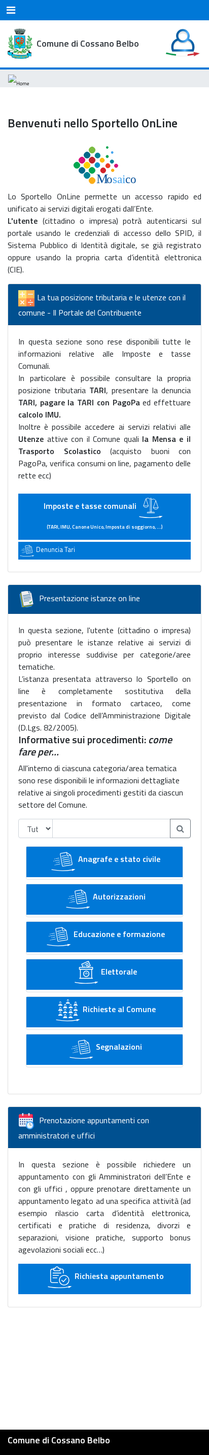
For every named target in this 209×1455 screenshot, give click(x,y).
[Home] (18, 78)
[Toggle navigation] (11, 10)
